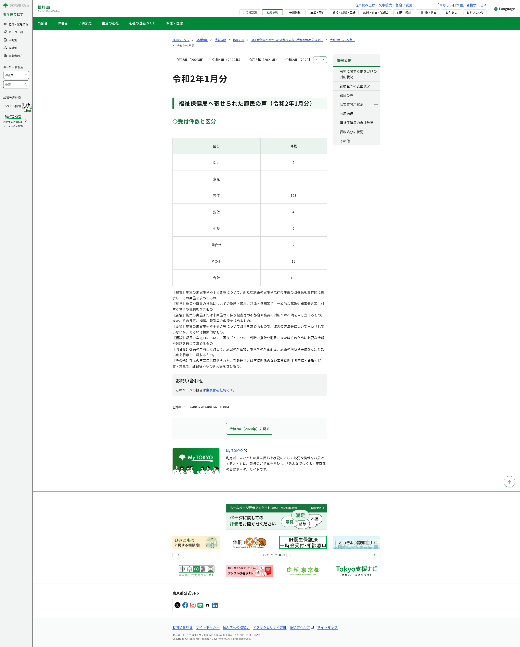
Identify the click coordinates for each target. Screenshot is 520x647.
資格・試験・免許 (344, 12)
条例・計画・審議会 (376, 12)
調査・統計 (404, 12)
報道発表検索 (12, 98)
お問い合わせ (475, 12)
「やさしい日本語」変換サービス (461, 4)
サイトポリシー (207, 627)
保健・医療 (174, 23)
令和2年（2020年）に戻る (250, 428)
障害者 (63, 23)
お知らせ (451, 12)
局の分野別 (250, 12)
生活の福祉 (110, 23)
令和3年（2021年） (264, 59)
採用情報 (295, 12)
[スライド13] (276, 555)
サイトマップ (327, 627)
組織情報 (272, 12)
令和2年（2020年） (300, 59)
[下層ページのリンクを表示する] (376, 95)
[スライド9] (272, 555)
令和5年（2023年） (191, 59)
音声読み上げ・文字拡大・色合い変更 (384, 4)
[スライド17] (280, 555)
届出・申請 (317, 12)
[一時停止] (288, 555)
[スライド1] (264, 555)
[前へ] (178, 555)
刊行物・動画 (427, 12)
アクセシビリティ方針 (269, 627)
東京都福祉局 (216, 389)
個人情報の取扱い (236, 627)
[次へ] (374, 555)
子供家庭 (85, 23)
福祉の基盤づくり (142, 23)
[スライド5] (268, 555)
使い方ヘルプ (300, 627)
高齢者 (43, 23)
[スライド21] (284, 555)
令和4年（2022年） (227, 59)
